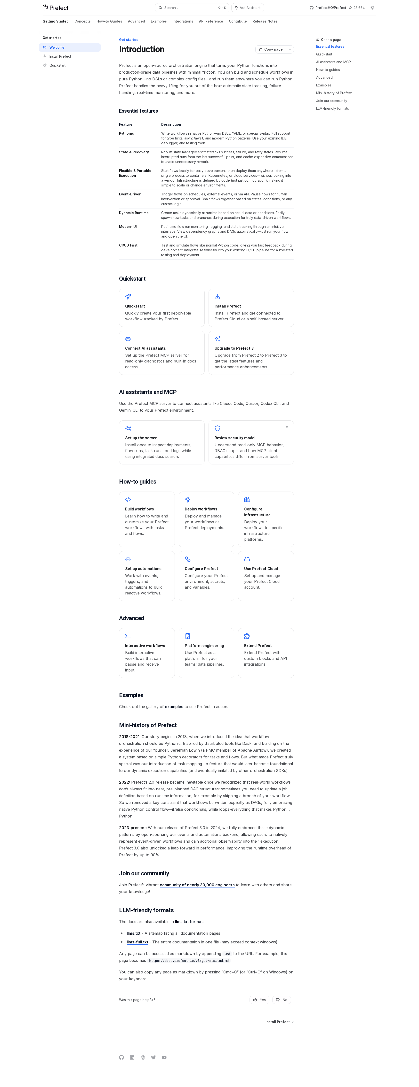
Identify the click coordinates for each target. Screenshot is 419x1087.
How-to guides (328, 70)
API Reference (211, 21)
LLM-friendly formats (332, 108)
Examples (159, 21)
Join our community (331, 101)
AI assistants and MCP (333, 62)
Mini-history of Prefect (334, 93)
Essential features (330, 46)
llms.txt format (189, 921)
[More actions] (290, 49)
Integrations (183, 21)
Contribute (238, 21)
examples (174, 706)
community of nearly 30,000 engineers (197, 884)
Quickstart (324, 54)
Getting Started (56, 21)
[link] (161, 308)
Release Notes (265, 21)
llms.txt (133, 933)
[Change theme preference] (372, 8)
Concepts (82, 21)
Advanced (136, 21)
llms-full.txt (137, 942)
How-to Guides (109, 21)
